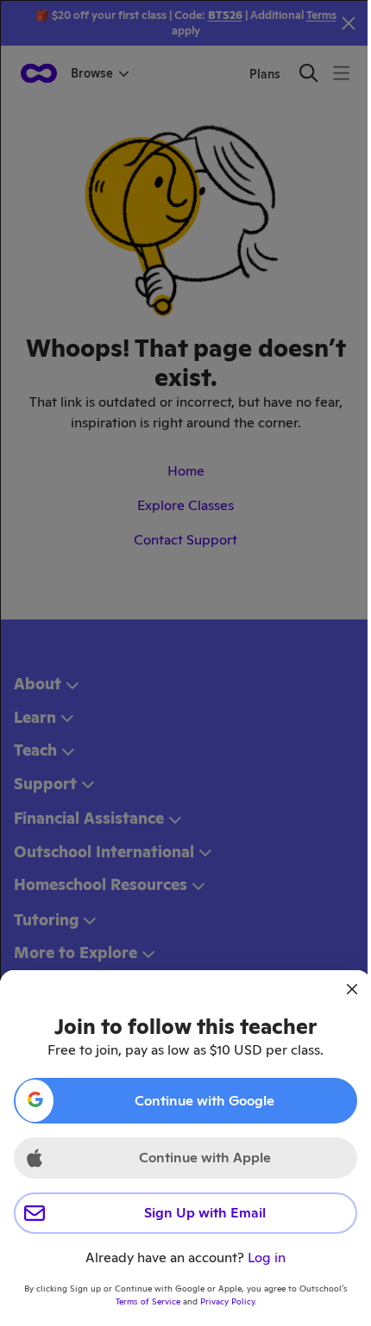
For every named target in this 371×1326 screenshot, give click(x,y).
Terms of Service (148, 1301)
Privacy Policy (227, 1301)
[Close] (352, 989)
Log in (267, 1257)
